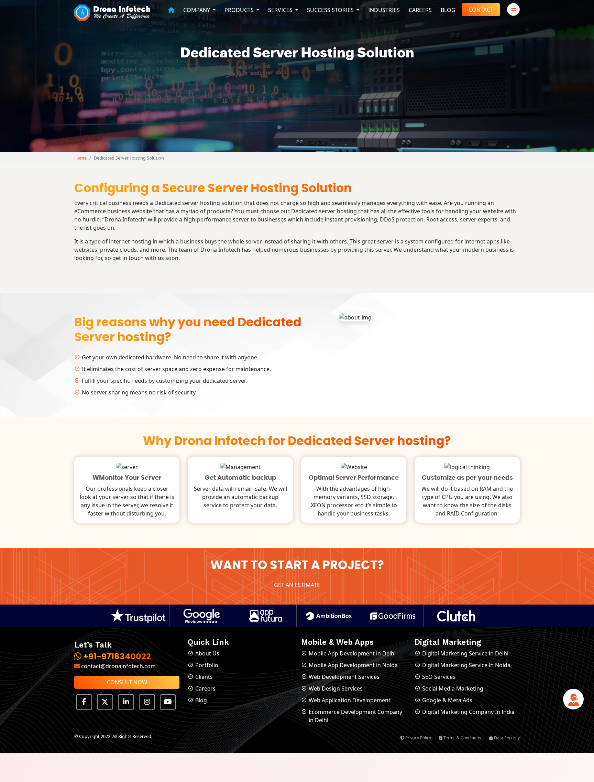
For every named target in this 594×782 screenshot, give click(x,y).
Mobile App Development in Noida (353, 665)
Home (80, 158)
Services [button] (281, 10)
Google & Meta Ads (447, 700)
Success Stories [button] (331, 10)
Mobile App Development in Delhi (352, 653)
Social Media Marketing (452, 688)
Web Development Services (344, 677)
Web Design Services (336, 688)
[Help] (573, 701)
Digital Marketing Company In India (468, 712)
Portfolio (206, 665)
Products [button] (239, 10)
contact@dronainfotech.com (118, 666)
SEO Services (438, 677)
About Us (207, 653)
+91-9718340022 (116, 657)
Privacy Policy (417, 738)
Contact (481, 9)
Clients (204, 677)
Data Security (506, 738)
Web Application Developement (349, 700)
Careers (420, 10)
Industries (384, 10)
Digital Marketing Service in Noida (466, 665)
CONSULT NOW (127, 682)
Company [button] (197, 10)
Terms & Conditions (461, 738)
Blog (448, 10)
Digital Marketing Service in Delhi (465, 653)
